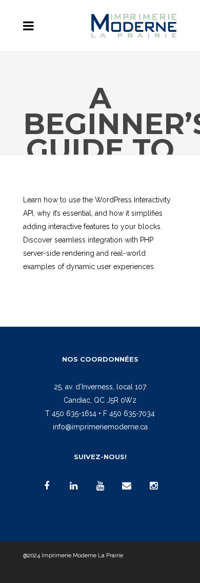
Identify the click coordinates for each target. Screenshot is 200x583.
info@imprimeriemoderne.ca (100, 427)
